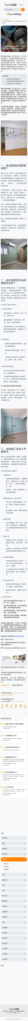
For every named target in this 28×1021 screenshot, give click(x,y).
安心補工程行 (9, 787)
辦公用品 (4, 896)
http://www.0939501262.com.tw (15, 648)
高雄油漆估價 (21, 706)
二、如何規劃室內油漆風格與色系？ (14, 81)
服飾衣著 (4, 849)
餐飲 (3, 843)
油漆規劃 (25, 706)
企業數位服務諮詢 (20, 1011)
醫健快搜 (15, 1019)
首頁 (2, 19)
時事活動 (4, 838)
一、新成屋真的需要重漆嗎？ (12, 79)
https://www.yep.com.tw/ (18, 693)
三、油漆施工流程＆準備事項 (12, 83)
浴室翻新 (6, 869)
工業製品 (4, 954)
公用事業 (4, 959)
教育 (3, 885)
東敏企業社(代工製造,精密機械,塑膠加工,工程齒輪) (15, 724)
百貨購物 (4, 912)
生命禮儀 (4, 948)
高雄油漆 (2, 706)
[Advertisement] (14, 815)
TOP (22, 1014)
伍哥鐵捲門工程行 (11, 736)
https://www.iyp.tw (8, 695)
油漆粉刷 (11, 706)
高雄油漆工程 (7, 706)
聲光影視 (4, 933)
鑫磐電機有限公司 (11, 757)
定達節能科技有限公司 (12, 747)
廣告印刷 (4, 943)
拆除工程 (6, 863)
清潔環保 (4, 917)
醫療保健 (4, 901)
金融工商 (4, 906)
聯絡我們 (5, 1011)
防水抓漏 (6, 866)
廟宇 (3, 890)
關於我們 (12, 1011)
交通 (3, 922)
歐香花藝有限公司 (11, 772)
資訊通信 (4, 938)
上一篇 (3, 713)
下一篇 (24, 713)
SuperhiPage (9, 1019)
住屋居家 (4, 854)
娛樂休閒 (4, 880)
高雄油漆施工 (16, 706)
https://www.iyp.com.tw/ (17, 701)
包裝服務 (4, 927)
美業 (3, 875)
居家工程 (6, 19)
